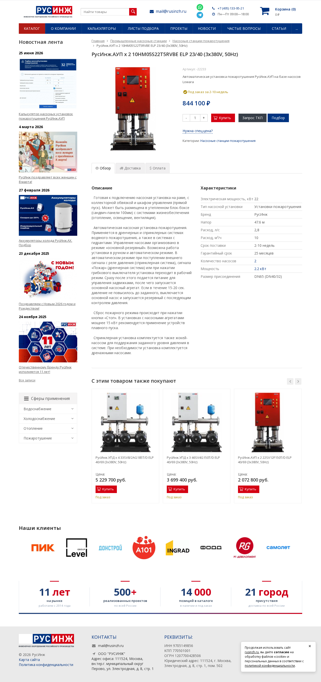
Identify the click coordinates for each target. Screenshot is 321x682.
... (297, 28)
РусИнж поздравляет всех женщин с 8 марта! (47, 179)
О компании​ (63, 28)
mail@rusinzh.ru (171, 11)
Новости (207, 28)
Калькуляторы (102, 28)
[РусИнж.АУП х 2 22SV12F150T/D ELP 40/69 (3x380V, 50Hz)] (268, 422)
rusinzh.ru (252, 652)
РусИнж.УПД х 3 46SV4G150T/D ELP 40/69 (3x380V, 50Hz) (193, 459)
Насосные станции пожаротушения (228, 141)
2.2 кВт (260, 268)
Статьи (279, 28)
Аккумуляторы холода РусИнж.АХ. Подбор (45, 242)
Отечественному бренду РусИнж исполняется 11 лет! (45, 369)
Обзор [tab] (105, 168)
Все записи (27, 380)
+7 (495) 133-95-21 (231, 8)
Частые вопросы (244, 28)
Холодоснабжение (39, 418)
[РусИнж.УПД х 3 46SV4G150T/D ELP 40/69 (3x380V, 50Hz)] (196, 422)
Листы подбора (143, 28)
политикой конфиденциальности (270, 665)
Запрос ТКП (253, 117)
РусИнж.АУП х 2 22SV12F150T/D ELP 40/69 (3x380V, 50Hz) (265, 459)
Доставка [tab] (132, 168)
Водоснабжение (37, 408)
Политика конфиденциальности (46, 664)
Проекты (178, 28)
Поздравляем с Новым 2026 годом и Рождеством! (47, 306)
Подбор (278, 117)
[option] (125, 446)
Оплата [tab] (159, 168)
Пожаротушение (38, 438)
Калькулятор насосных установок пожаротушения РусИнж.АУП (46, 116)
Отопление (33, 428)
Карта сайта (29, 659)
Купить (225, 117)
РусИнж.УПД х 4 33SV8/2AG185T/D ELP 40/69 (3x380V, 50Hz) (125, 459)
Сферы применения (50, 398)
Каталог (32, 28)
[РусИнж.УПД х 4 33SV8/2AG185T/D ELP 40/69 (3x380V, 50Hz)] (125, 422)
